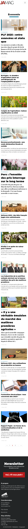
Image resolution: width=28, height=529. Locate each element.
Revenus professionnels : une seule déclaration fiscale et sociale (13, 144)
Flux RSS (3, 523)
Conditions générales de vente (9, 521)
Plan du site (4, 524)
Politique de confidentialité (8, 519)
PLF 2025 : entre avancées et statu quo (13, 38)
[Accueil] (7, 2)
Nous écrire (4, 512)
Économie (4, 32)
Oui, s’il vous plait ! (14, 475)
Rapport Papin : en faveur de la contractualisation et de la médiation (13, 428)
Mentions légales (5, 518)
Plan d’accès (4, 509)
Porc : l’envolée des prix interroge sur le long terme (13, 178)
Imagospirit (22, 527)
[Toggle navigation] (25, 2)
